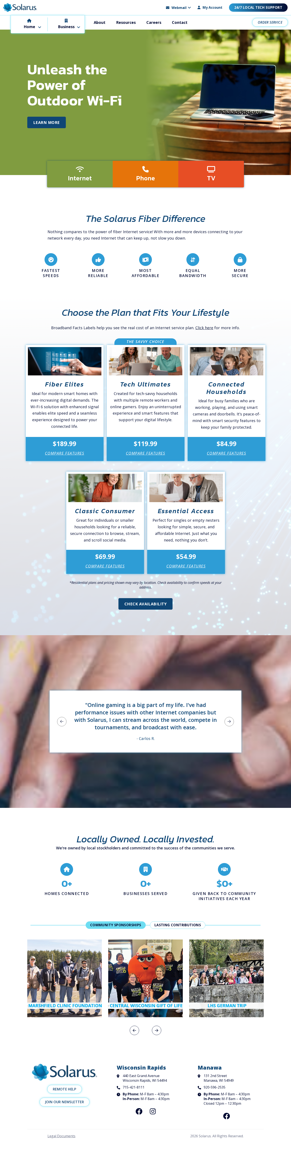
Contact (179, 22)
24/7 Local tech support (258, 7)
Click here (204, 327)
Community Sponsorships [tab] (115, 925)
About (99, 22)
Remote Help (64, 1089)
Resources (126, 22)
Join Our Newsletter (64, 1102)
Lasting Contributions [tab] (177, 925)
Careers (153, 22)
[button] (178, 7)
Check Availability (145, 603)
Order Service (270, 22)
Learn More (46, 122)
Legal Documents (61, 1136)
